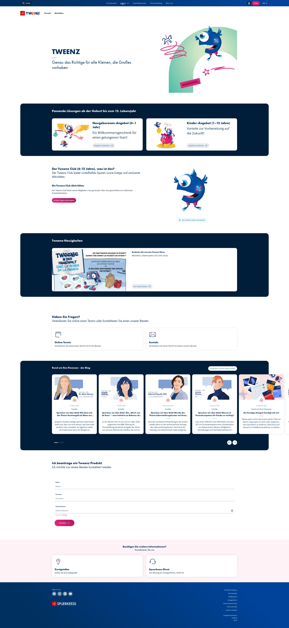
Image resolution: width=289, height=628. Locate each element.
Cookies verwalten (231, 610)
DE (264, 3)
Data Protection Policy (230, 603)
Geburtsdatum (60, 506)
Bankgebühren (232, 600)
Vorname (59, 494)
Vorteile (47, 13)
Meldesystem (233, 597)
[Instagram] (59, 594)
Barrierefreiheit (232, 607)
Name (58, 482)
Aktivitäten (59, 13)
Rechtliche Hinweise (231, 590)
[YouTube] (70, 594)
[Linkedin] (65, 594)
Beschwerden (232, 593)
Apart (235, 620)
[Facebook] (54, 594)
